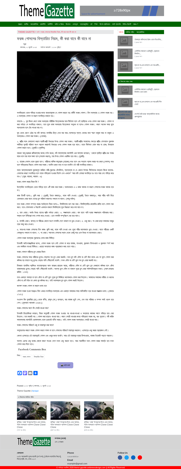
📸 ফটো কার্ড (65, 365)
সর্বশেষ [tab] (121, 32)
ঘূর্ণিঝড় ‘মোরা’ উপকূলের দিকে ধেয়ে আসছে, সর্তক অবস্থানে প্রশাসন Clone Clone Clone (31, 424)
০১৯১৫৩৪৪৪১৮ (73, 456)
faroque (35, 391)
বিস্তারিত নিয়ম (38, 357)
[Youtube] (140, 457)
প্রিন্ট (24, 44)
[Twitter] (126, 457)
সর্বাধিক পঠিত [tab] (130, 32)
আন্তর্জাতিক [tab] (140, 32)
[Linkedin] (133, 457)
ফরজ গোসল (26, 357)
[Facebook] (120, 457)
